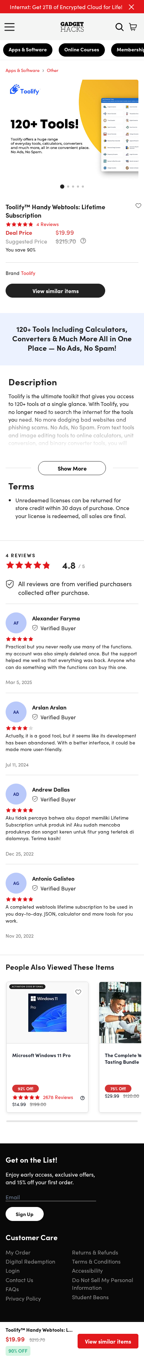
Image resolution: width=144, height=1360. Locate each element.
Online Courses (81, 49)
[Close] (131, 7)
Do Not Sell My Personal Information (102, 1283)
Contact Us (19, 1279)
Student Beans (90, 1297)
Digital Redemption (30, 1261)
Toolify (28, 272)
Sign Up (25, 1213)
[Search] (120, 27)
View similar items (56, 290)
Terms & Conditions (96, 1261)
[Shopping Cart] (133, 27)
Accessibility (87, 1270)
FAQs (12, 1289)
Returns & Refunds (95, 1252)
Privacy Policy (23, 1298)
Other (52, 70)
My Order (18, 1252)
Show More (72, 468)
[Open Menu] (11, 27)
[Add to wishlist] (138, 205)
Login (13, 1270)
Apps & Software (28, 49)
